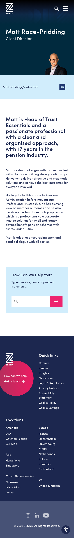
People (43, 368)
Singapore (12, 465)
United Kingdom (49, 485)
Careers (44, 363)
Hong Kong (13, 460)
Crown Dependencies (20, 476)
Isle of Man (13, 487)
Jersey (10, 492)
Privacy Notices (49, 388)
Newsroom (46, 378)
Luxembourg (47, 444)
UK (41, 480)
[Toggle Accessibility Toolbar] (65, 529)
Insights (44, 373)
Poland (43, 459)
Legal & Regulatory (51, 383)
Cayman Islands (16, 439)
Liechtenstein (47, 439)
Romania (45, 464)
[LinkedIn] (62, 87)
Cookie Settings (49, 408)
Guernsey (12, 482)
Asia (8, 454)
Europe (43, 428)
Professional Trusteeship (23, 203)
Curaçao (11, 444)
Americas (12, 428)
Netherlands (47, 454)
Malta (43, 449)
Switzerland (46, 469)
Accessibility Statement (47, 395)
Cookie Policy (47, 402)
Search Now (56, 301)
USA (8, 433)
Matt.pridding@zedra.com (20, 87)
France (43, 433)
